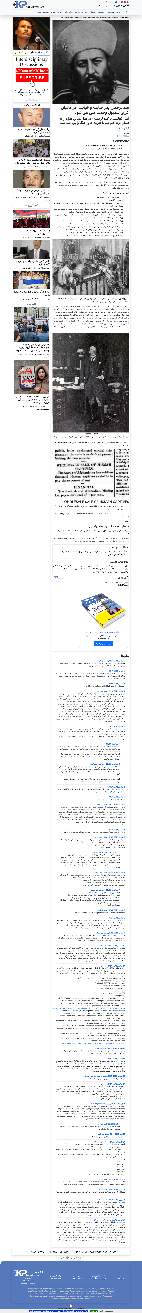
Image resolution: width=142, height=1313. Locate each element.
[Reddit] (119, 136)
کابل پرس (124, 128)
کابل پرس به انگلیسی (98, 1278)
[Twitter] (121, 582)
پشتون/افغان (110, 566)
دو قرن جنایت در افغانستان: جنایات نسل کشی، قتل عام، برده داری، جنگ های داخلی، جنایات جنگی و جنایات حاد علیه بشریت (90, 567)
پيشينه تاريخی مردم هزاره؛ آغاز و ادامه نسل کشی (34, 130)
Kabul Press (123, 585)
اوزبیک (92, 1251)
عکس (65, 12)
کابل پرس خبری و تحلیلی (24, 298)
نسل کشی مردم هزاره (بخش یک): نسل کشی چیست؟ (33, 192)
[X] (117, 136)
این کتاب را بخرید (103, 643)
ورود (119, 1276)
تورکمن (85, 1251)
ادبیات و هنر (79, 12)
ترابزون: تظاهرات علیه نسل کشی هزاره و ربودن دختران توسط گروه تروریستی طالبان (32, 400)
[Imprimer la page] (122, 136)
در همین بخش (31, 105)
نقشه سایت (120, 1278)
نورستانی (58, 1251)
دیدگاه (71, 12)
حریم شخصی (77, 1276)
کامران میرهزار (26, 197)
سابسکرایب (31, 99)
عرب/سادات (31, 1251)
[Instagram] (109, 582)
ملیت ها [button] (101, 12)
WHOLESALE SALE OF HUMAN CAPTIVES (103, 145)
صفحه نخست (124, 17)
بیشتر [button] (39, 12)
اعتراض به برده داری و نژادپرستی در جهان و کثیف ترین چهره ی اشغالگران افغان (92, 552)
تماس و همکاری (56, 1278)
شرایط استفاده (77, 1278)
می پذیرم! (94, 1311)
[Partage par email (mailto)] (128, 136)
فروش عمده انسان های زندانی (109, 148)
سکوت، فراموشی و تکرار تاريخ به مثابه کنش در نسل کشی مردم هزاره (32, 161)
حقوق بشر (114, 17)
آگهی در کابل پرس (98, 1276)
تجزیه (53, 12)
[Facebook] (126, 136)
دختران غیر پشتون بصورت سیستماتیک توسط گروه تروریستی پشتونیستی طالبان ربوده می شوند (32, 348)
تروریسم (59, 12)
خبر (86, 12)
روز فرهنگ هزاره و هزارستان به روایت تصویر (31, 293)
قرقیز (66, 1251)
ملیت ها (120, 566)
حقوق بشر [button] (110, 12)
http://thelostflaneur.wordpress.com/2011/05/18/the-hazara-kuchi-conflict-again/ (93, 1043)
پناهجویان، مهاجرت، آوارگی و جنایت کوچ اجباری (110, 571)
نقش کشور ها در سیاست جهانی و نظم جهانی (33, 262)
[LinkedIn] (124, 136)
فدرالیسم (46, 12)
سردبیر (118, 12)
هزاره (126, 566)
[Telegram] (113, 582)
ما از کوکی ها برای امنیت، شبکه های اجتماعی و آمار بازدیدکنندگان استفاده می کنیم (58, 1311)
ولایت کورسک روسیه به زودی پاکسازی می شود (35, 232)
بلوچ (52, 1251)
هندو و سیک (75, 1251)
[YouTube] (117, 582)
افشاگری (92, 12)
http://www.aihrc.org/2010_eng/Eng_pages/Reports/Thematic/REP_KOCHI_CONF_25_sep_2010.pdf (86, 1008)
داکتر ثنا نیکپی (28, 136)
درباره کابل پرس (56, 1276)
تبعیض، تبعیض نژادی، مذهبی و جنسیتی (89, 566)
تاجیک (98, 1251)
